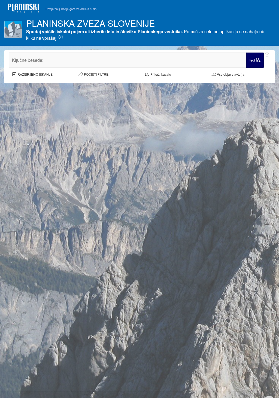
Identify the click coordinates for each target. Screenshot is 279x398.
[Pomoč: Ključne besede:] (267, 60)
